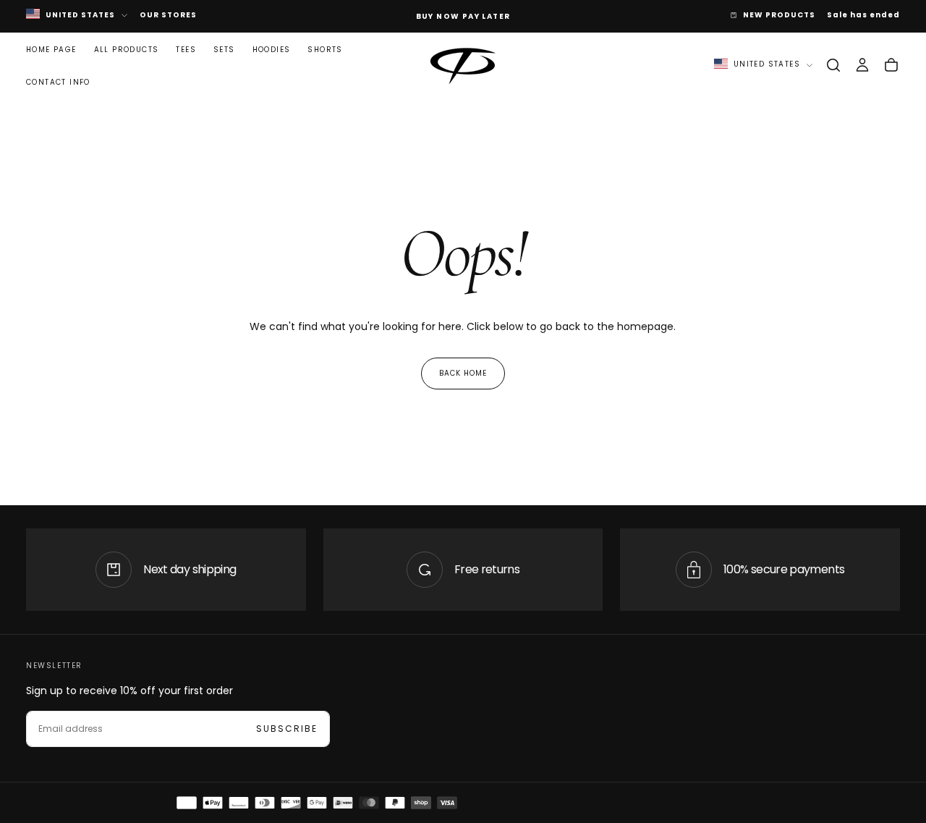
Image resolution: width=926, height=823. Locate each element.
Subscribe (287, 728)
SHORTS (324, 49)
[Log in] (862, 65)
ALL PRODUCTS (126, 49)
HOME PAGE (51, 49)
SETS (224, 49)
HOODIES (271, 49)
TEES (186, 49)
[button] (833, 65)
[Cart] (891, 65)
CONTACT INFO (58, 82)
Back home (463, 373)
